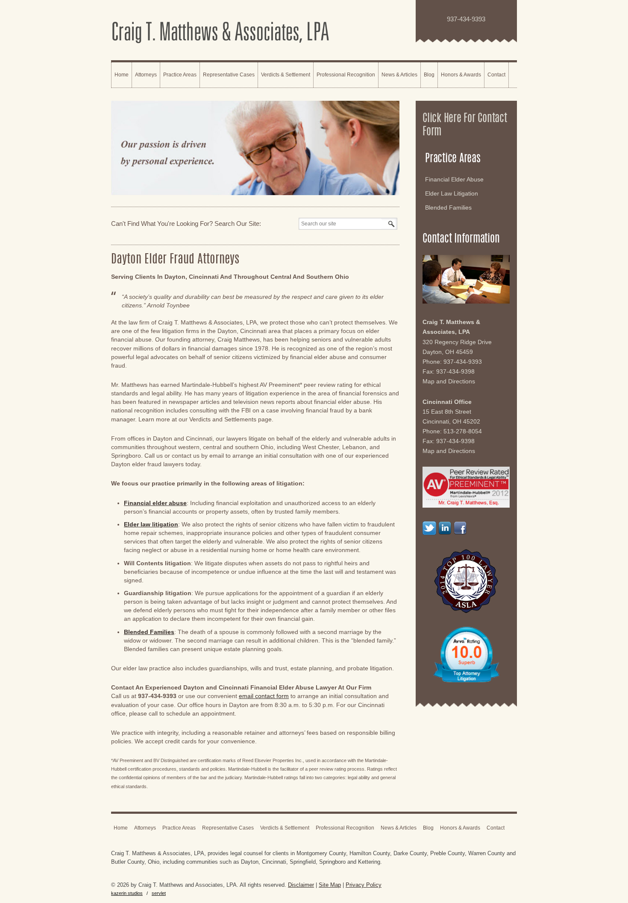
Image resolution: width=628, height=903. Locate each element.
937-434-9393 (462, 361)
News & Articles (399, 75)
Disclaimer (301, 885)
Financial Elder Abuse (454, 179)
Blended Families (448, 207)
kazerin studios (127, 893)
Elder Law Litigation (451, 193)
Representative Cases (229, 75)
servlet (159, 893)
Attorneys (146, 75)
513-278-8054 (462, 431)
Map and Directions (449, 381)
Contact (496, 75)
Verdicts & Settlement (285, 75)
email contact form (264, 696)
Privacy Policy (363, 885)
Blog (429, 75)
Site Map (330, 885)
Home (121, 75)
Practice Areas (180, 75)
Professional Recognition (346, 75)
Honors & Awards (461, 75)
